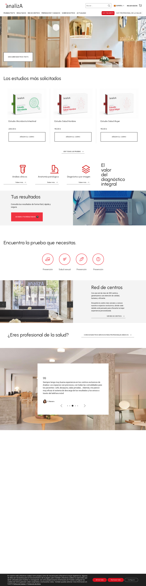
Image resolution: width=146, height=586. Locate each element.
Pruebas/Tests (9, 13)
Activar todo (100, 580)
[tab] (67, 405)
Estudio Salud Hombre (65, 121)
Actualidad (81, 13)
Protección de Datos (34, 584)
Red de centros (34, 13)
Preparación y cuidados (50, 13)
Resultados (21, 13)
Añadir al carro (27, 137)
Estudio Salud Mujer (110, 121)
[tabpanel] (27, 116)
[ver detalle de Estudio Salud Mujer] (119, 104)
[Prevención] (47, 259)
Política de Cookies (19, 584)
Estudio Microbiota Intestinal (22, 121)
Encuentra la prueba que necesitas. (40, 242)
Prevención (48, 269)
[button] (3, 305)
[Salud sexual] (64, 259)
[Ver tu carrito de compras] (140, 5)
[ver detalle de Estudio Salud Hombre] (72, 104)
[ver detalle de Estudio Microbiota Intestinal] (26, 104)
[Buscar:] (99, 5)
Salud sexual (65, 269)
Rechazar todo (116, 580)
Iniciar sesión (132, 6)
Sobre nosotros (68, 13)
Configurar (131, 580)
